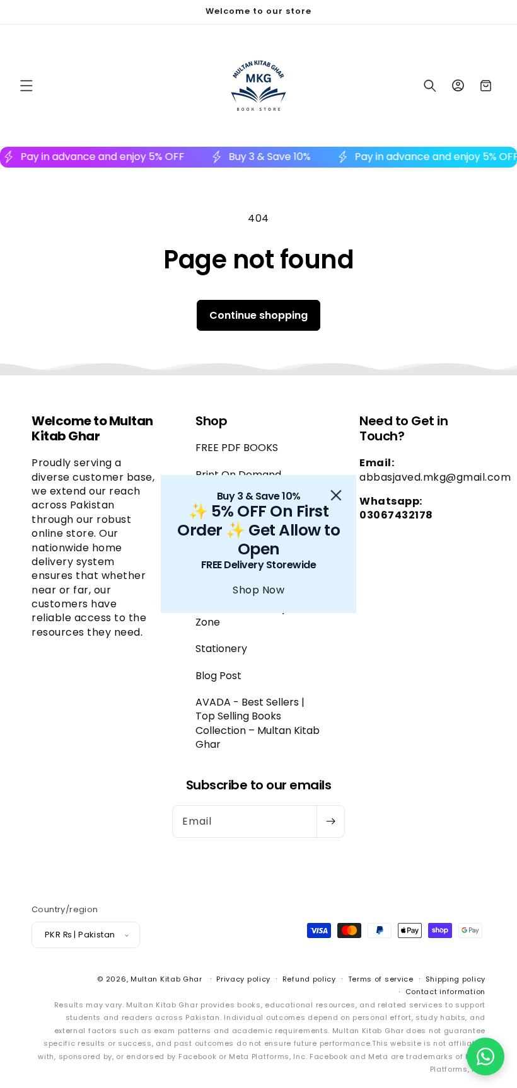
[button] (485, 1056)
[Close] (336, 495)
